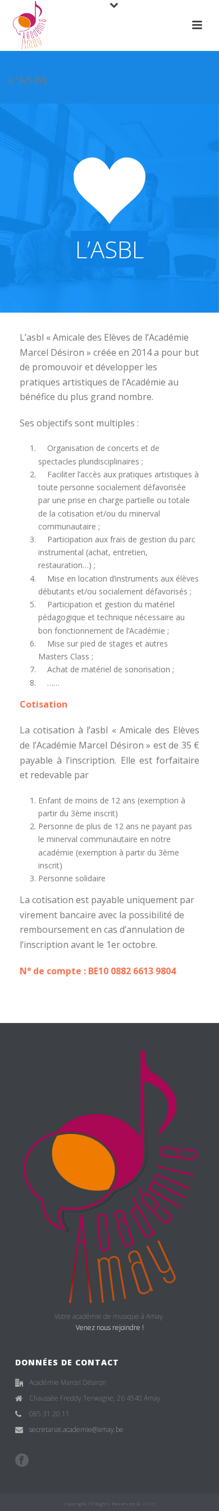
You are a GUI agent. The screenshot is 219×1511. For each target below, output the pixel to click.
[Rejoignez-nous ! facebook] (22, 1460)
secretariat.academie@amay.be (76, 1429)
